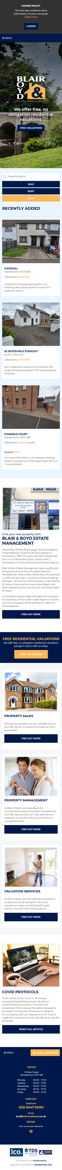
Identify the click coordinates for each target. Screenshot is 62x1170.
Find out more (31, 829)
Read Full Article (31, 1029)
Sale (31, 184)
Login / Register (47, 1052)
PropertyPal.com (43, 1165)
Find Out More (31, 614)
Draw (31, 198)
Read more (31, 17)
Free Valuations (31, 654)
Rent (31, 191)
